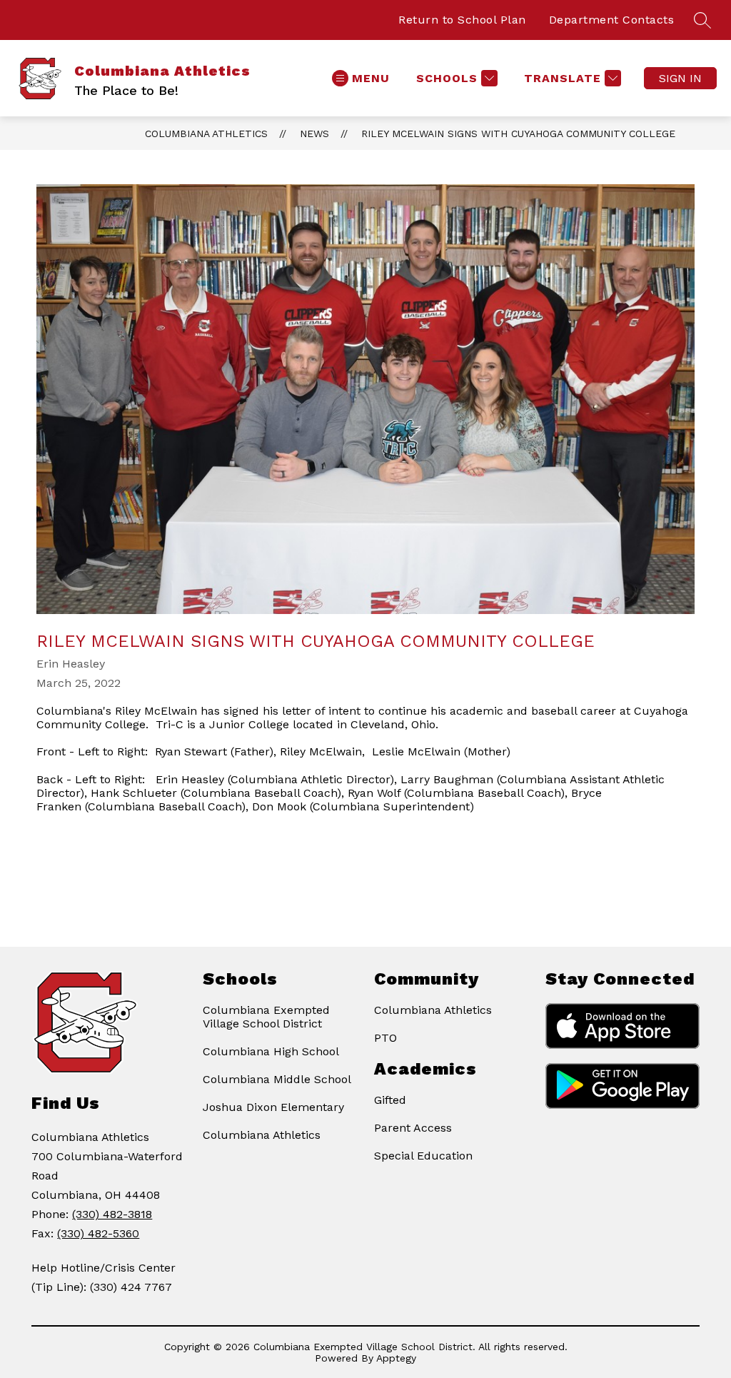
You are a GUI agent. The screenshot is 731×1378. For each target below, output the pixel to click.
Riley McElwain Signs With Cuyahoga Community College (518, 133)
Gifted (390, 1100)
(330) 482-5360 (98, 1233)
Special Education (423, 1155)
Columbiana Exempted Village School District (266, 1016)
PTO (385, 1038)
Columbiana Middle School (277, 1079)
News (314, 133)
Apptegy (396, 1358)
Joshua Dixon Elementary (273, 1107)
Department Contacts (612, 19)
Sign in (680, 78)
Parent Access (413, 1128)
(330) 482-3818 (112, 1214)
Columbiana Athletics (206, 133)
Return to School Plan (462, 19)
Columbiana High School (271, 1051)
